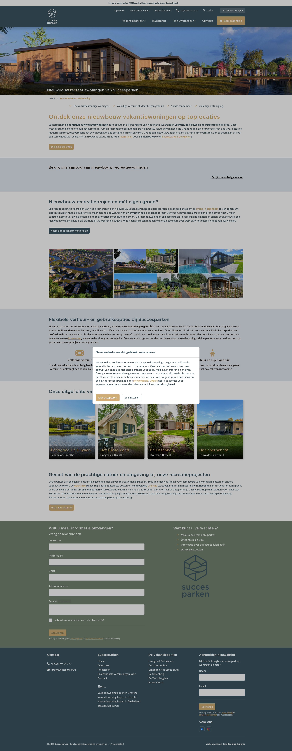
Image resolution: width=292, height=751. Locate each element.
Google (154, 381)
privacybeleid (140, 381)
